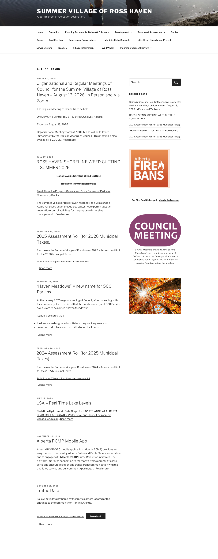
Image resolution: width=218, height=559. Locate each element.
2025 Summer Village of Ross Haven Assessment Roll (63, 261)
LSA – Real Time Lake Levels (64, 402)
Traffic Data (48, 490)
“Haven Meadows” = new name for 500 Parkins (153, 130)
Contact (175, 32)
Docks (40, 40)
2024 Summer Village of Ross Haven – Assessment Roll (63, 378)
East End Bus (56, 40)
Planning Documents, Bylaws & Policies (86, 32)
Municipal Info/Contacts (117, 40)
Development (122, 32)
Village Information (83, 47)
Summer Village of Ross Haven (94, 11)
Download (95, 516)
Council (53, 32)
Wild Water (108, 47)
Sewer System (44, 47)
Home (40, 32)
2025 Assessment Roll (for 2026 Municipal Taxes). (154, 124)
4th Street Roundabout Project (154, 40)
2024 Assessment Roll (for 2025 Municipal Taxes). (154, 136)
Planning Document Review (134, 47)
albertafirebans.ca (169, 200)
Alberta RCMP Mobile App (62, 440)
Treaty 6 (62, 47)
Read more (69, 139)
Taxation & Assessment (150, 32)
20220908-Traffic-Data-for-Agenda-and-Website (60, 516)
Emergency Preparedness (82, 40)
